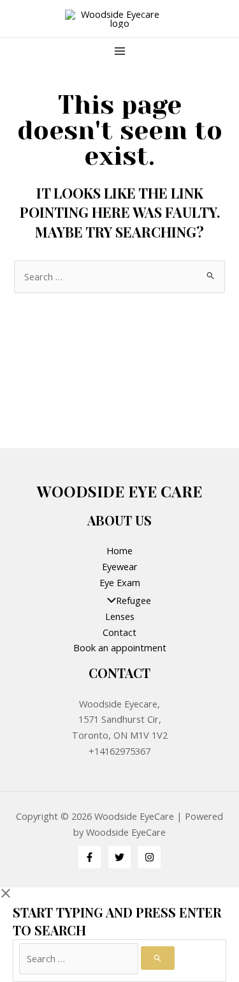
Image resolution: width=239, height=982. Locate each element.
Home (119, 550)
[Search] (158, 958)
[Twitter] (119, 857)
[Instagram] (149, 857)
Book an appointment (119, 647)
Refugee (133, 600)
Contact (119, 632)
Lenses (119, 616)
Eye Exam (119, 582)
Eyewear (120, 566)
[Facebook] (89, 857)
